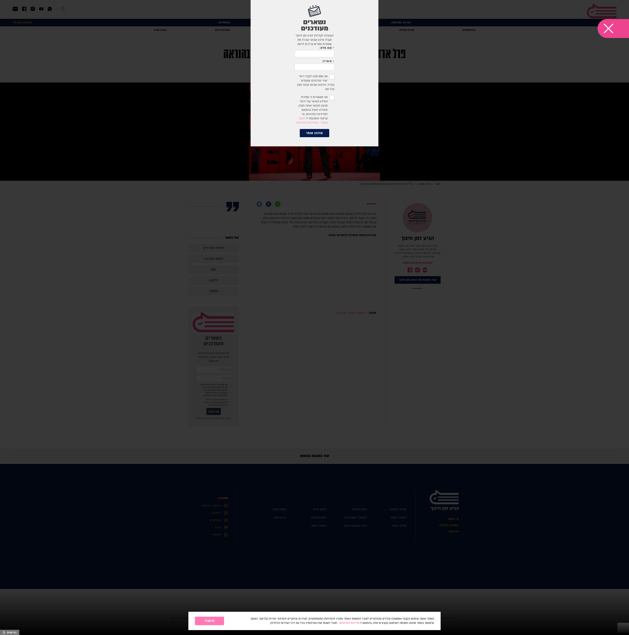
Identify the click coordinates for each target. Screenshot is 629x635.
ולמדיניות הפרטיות (307, 123)
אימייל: (327, 61)
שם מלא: (326, 48)
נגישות (11, 632)
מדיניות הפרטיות (349, 623)
